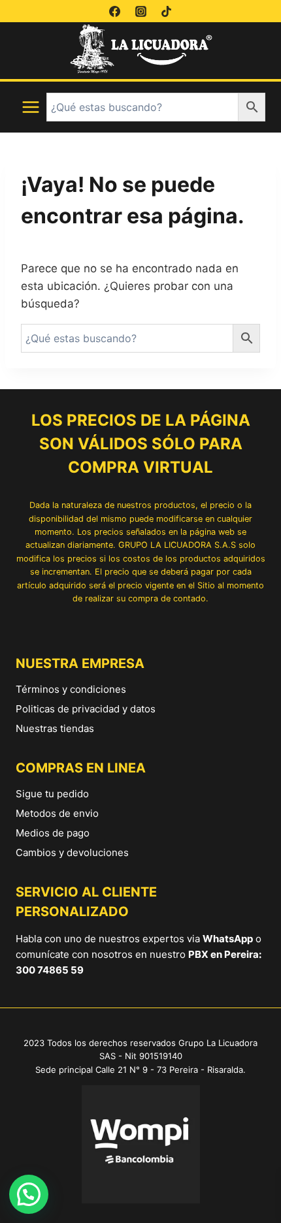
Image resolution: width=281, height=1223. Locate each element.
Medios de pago (53, 833)
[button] (28, 1194)
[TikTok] (166, 11)
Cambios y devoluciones (72, 852)
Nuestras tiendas (55, 728)
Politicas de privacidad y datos (86, 709)
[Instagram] (140, 11)
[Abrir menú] (31, 107)
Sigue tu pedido (52, 793)
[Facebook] (115, 11)
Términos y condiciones (71, 689)
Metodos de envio (57, 813)
